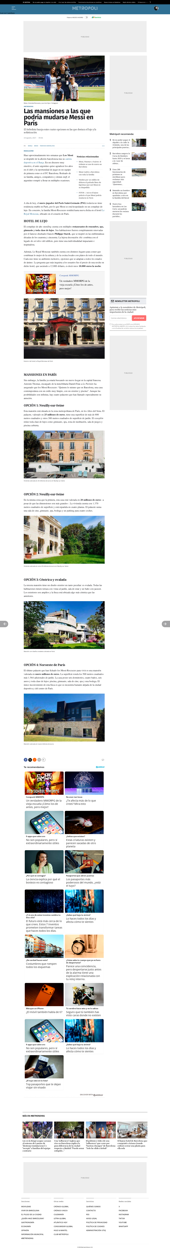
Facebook (123, 1210)
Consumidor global (63, 1226)
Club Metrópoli (61, 1234)
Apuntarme (139, 318)
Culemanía (59, 1214)
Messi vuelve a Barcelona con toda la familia (89, 173)
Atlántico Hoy (60, 1222)
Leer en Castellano (7, 13)
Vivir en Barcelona (30, 1210)
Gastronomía (27, 1222)
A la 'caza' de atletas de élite (67, 2)
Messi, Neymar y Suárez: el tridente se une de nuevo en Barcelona (90, 164)
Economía (26, 1226)
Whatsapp (123, 1226)
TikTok (122, 1218)
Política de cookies (95, 1226)
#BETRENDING (28, 106)
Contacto (91, 1210)
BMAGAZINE (29, 151)
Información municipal (32, 1234)
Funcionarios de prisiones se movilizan (90, 2)
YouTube (123, 1222)
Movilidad (26, 1206)
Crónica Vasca (60, 1210)
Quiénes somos (93, 1206)
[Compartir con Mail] (39, 760)
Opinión (25, 1230)
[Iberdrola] (96, 17)
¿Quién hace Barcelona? (32, 1218)
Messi (36, 146)
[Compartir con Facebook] (26, 760)
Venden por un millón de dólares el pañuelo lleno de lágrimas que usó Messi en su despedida (90, 184)
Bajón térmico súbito (129, 2)
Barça (30, 146)
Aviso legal (91, 1218)
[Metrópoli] (85, 8)
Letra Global (60, 1218)
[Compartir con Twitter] (30, 760)
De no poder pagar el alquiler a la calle (44, 2)
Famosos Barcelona (47, 146)
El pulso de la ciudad (31, 1214)
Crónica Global (61, 1206)
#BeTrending (27, 1238)
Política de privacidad (96, 1222)
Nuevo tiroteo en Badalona (112, 2)
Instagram (124, 1214)
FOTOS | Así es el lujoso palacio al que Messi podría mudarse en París (90, 195)
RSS (87, 1214)
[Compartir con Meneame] (34, 760)
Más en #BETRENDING (34, 1116)
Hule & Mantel (60, 1230)
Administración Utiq (96, 1230)
